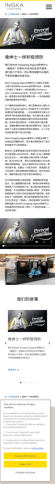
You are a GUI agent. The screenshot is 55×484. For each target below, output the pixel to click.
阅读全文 (12, 369)
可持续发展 (14, 14)
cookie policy (37, 448)
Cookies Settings (25, 472)
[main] (25, 441)
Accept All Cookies (25, 456)
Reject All (25, 464)
